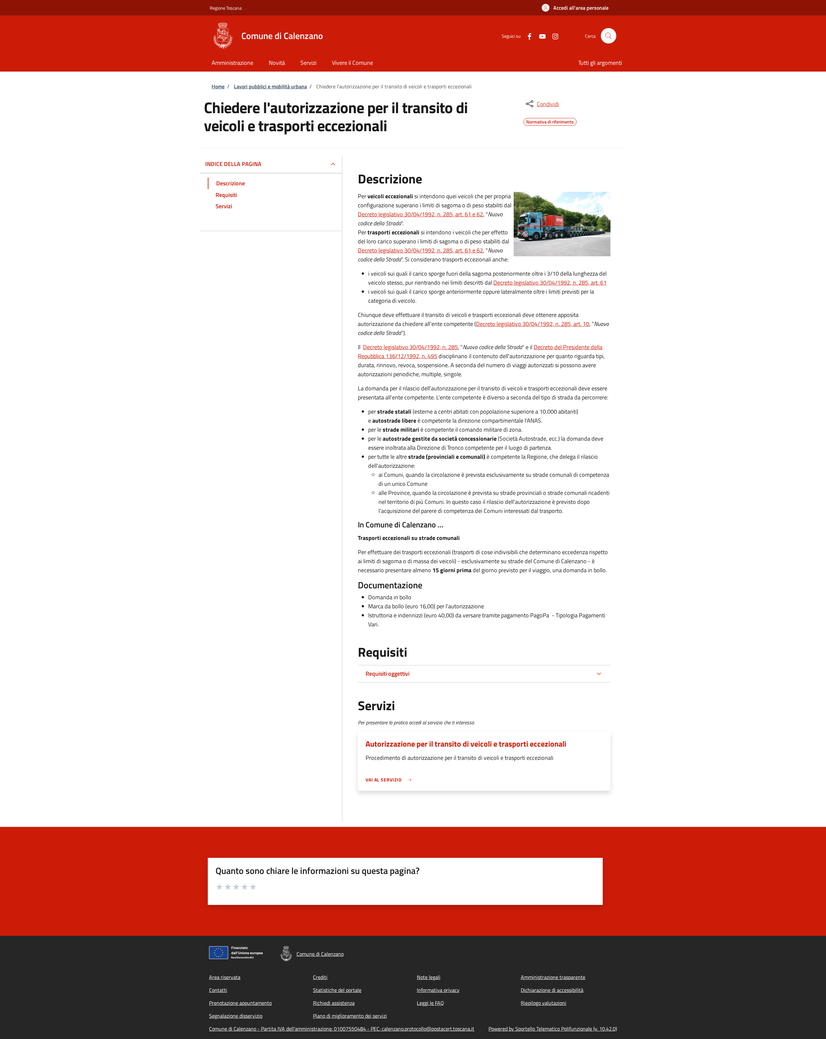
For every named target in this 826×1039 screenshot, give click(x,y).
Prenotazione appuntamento (240, 1003)
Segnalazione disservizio (235, 1016)
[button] (575, 7)
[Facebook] (526, 35)
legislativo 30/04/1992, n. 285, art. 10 (543, 323)
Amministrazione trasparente (553, 977)
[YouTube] (539, 35)
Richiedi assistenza (334, 1003)
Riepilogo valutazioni (543, 1003)
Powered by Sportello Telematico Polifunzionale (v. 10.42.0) (553, 1029)
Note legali (428, 977)
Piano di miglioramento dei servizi (350, 1016)
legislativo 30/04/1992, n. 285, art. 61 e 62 (430, 214)
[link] (390, 779)
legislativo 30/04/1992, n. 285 (421, 347)
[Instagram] (552, 35)
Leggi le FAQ (430, 1003)
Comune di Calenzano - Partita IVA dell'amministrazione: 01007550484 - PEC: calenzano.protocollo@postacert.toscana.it (341, 1029)
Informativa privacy (438, 990)
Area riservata (224, 977)
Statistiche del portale (337, 990)
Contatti (218, 990)
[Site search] (608, 36)
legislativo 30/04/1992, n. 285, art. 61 (560, 282)
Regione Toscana (226, 8)
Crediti (320, 977)
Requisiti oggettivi (387, 673)
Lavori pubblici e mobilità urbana (270, 86)
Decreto (368, 214)
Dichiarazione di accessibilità (552, 990)
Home (218, 86)
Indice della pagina (233, 164)
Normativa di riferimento (550, 120)
